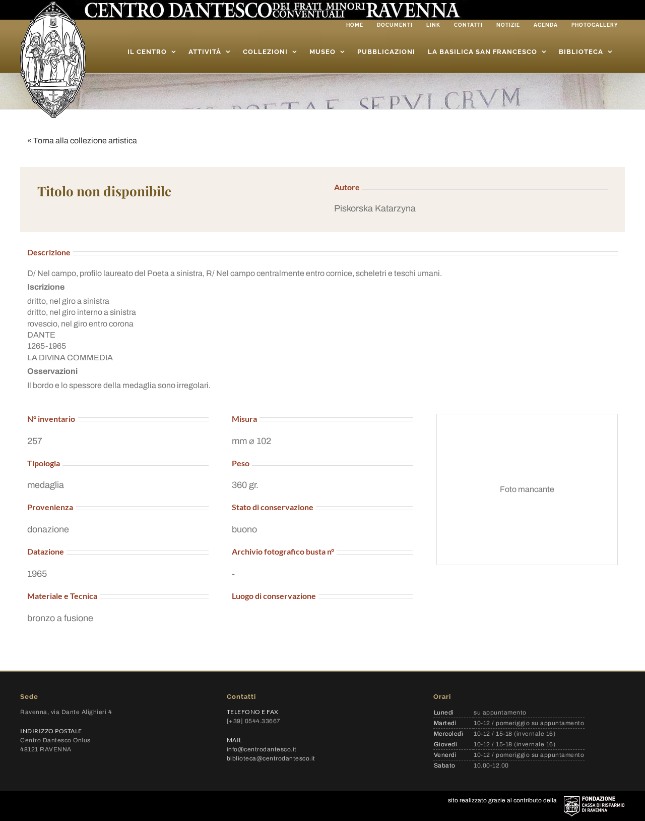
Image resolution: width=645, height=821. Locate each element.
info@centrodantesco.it (262, 749)
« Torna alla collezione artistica (82, 140)
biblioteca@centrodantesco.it (271, 758)
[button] (471, 208)
